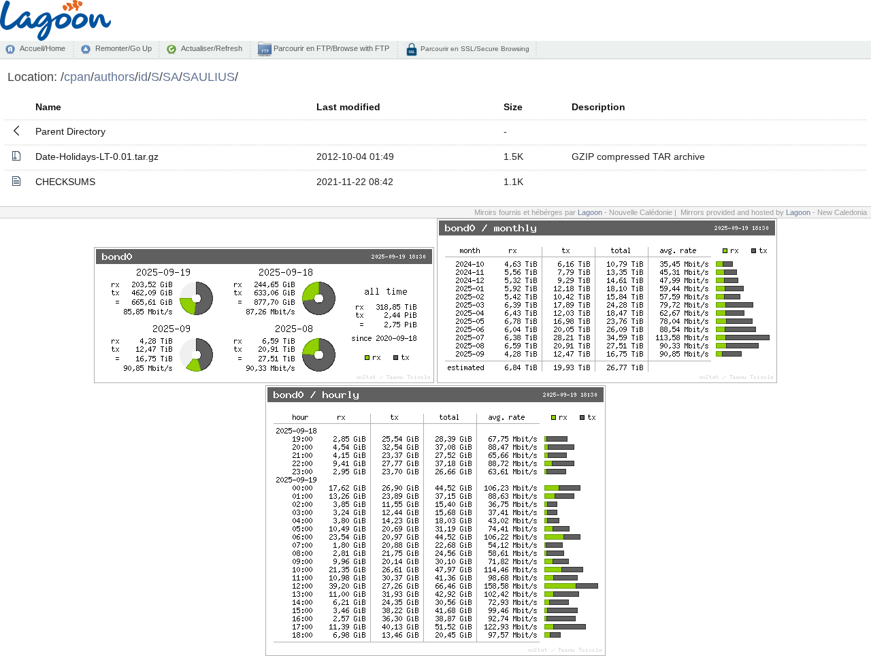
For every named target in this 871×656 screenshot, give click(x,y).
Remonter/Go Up (123, 48)
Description (598, 106)
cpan (77, 76)
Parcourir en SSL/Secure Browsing (473, 48)
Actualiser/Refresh (211, 48)
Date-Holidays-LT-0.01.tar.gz (97, 156)
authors (114, 76)
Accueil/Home (42, 48)
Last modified (348, 106)
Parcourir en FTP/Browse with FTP (330, 48)
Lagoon (590, 212)
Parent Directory (70, 131)
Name (48, 106)
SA (171, 76)
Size (513, 106)
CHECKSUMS (65, 181)
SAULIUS (208, 76)
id (143, 76)
